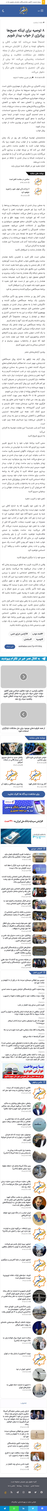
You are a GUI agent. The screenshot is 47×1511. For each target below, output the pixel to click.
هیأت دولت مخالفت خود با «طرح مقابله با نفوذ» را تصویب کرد (17, 1454)
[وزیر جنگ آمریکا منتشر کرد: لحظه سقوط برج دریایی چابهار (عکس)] (39, 1172)
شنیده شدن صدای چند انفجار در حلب (17, 1465)
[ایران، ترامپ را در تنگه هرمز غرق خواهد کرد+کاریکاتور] (39, 1219)
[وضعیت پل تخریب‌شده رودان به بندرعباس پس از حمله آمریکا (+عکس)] (39, 1156)
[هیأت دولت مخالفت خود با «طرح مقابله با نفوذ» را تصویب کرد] (37, 1456)
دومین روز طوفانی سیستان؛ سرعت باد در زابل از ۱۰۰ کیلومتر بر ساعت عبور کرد (16, 1434)
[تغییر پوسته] (3, 12)
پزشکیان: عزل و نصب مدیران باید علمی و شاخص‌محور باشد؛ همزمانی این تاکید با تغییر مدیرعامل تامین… (16, 938)
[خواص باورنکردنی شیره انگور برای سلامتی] (35, 749)
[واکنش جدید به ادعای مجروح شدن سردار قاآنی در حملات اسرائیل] (12, 749)
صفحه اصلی (35, 1486)
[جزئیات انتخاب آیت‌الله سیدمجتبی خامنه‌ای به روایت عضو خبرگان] (39, 1328)
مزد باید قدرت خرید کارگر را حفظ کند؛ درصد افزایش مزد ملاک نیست (17, 866)
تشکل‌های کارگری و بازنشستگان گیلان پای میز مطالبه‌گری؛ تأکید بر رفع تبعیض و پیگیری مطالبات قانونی (16, 950)
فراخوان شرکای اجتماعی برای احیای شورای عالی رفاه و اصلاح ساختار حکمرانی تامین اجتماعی (16, 891)
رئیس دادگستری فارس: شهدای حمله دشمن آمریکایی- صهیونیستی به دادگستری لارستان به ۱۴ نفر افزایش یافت (16, 1309)
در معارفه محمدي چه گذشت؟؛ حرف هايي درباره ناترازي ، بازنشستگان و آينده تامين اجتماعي (16, 962)
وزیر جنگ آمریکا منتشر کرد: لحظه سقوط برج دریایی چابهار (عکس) (16, 1167)
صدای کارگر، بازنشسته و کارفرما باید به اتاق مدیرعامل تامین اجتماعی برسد (17, 902)
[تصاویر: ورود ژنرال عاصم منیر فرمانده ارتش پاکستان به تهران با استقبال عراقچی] (39, 1250)
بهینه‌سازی (21, 1502)
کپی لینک (9, 646)
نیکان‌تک (14, 1502)
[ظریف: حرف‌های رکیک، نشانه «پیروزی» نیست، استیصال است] (39, 1281)
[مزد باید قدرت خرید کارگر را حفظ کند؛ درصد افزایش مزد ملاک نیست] (39, 869)
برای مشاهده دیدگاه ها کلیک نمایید (23, 794)
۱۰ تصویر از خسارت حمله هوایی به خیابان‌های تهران (19, 1386)
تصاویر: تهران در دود (23, 1369)
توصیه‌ (39, 639)
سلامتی (27, 639)
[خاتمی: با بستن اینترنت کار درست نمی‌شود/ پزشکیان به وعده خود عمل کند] (39, 1093)
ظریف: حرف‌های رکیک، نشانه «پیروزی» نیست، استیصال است (17, 1276)
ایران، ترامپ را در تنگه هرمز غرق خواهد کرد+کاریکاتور (17, 1214)
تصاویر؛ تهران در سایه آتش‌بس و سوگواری (16, 1259)
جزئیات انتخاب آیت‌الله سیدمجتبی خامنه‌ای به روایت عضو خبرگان (16, 1323)
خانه (41, 23)
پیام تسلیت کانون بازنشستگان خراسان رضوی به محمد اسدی (18, 1444)
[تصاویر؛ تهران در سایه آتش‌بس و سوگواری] (39, 1265)
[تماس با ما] (6, 1493)
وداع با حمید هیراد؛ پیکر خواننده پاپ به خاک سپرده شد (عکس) (17, 1339)
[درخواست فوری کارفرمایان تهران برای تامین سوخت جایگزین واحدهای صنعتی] (39, 857)
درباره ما (26, 1486)
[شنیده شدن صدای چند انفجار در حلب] (37, 1467)
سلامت (35, 23)
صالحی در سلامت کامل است (19, 179)
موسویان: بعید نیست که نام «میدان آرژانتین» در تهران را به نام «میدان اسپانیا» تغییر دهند (16, 1137)
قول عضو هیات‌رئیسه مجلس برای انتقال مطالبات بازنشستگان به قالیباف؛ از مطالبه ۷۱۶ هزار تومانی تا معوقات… (16, 926)
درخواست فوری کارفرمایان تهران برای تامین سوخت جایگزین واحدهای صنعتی (17, 855)
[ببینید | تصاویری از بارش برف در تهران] (39, 1359)
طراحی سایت (31, 1502)
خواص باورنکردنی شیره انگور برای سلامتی (36, 758)
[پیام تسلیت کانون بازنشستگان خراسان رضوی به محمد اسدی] (37, 1446)
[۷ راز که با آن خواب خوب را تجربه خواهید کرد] (38, 191)
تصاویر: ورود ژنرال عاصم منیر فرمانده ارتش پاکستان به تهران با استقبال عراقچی (16, 1245)
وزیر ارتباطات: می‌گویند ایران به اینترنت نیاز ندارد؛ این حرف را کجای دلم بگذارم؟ (17, 1229)
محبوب (23, 1403)
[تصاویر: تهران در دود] (39, 1375)
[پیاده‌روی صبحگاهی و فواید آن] (12, 775)
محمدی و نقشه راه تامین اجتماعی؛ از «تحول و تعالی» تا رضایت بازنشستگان (17, 913)
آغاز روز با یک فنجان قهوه (37, 784)
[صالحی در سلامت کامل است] (38, 182)
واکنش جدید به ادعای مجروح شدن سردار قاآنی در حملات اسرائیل (12, 760)
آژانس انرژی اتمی (18, 634)
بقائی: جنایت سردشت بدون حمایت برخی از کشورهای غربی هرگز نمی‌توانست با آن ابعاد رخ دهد (16, 1184)
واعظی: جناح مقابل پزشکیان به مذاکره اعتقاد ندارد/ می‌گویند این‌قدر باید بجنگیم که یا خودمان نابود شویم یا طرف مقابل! (16, 1106)
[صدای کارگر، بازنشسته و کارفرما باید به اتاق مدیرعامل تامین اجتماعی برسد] (39, 904)
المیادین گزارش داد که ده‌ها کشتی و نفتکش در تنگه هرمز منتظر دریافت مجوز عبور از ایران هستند (16, 1122)
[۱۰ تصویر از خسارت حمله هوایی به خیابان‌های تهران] (39, 1391)
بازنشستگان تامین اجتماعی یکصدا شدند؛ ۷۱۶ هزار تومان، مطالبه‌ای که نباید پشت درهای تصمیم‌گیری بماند (16, 879)
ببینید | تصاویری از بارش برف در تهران (17, 1353)
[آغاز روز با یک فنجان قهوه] (35, 775)
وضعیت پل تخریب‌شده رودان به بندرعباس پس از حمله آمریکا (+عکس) (17, 1151)
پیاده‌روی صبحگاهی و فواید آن (12, 784)
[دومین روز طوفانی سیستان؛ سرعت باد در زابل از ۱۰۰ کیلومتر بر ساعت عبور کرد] (37, 1435)
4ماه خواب (37, 634)
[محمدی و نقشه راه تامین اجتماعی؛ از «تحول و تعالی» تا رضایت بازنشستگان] (39, 915)
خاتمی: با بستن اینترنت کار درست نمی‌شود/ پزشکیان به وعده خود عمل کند (16, 1089)
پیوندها (19, 1486)
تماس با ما (11, 1486)
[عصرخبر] (23, 10)
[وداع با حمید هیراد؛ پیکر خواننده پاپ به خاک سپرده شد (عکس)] (39, 1344)
